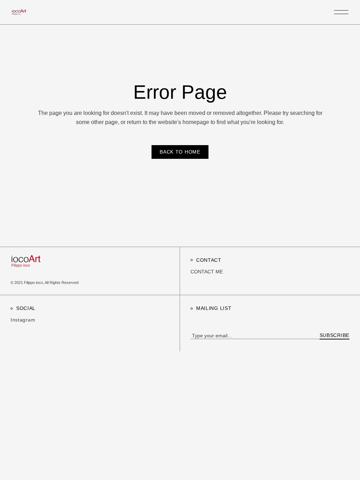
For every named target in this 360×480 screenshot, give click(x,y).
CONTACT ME (207, 271)
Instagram (23, 320)
